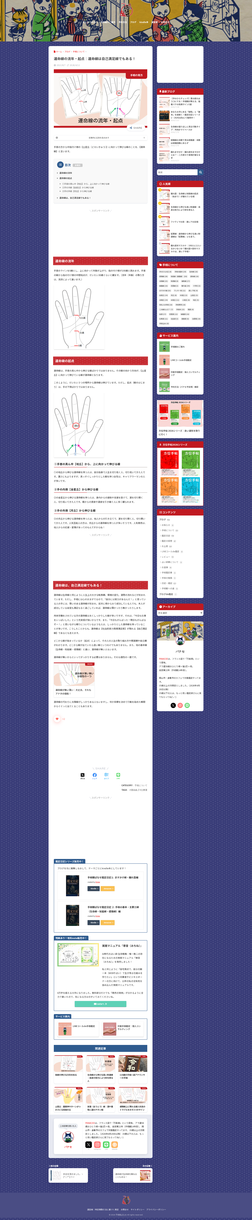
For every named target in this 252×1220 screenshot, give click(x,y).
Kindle (93, 888)
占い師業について (172, 562)
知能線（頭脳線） (179, 276)
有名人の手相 (165, 305)
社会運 (174, 319)
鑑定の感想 (169, 540)
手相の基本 (180, 271)
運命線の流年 (65, 172)
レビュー (168, 556)
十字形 (196, 286)
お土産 (167, 546)
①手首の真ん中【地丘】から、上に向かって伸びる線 (85, 183)
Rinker (98, 882)
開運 (191, 309)
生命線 (193, 271)
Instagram (97, 1149)
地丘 (196, 300)
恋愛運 (173, 314)
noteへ (100, 1003)
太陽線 (163, 281)
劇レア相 (193, 290)
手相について (141, 785)
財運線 (174, 281)
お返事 (166, 567)
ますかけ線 (165, 290)
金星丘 (163, 295)
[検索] (200, 172)
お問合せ (125, 1209)
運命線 (134, 790)
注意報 (196, 319)
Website (114, 1149)
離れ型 (186, 286)
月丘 (174, 295)
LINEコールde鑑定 (172, 551)
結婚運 (185, 314)
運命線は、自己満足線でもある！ (75, 197)
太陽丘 (163, 300)
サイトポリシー (138, 1209)
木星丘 (183, 295)
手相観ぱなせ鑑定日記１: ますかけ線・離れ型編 (113, 877)
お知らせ (167, 525)
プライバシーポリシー (156, 1209)
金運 (162, 314)
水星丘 (175, 300)
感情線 (163, 276)
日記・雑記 (169, 583)
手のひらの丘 (165, 271)
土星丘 (194, 295)
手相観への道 (170, 588)
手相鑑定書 (168, 572)
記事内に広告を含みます (99, 137)
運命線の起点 (65, 178)
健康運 (185, 319)
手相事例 (180, 305)
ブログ (164, 519)
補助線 (186, 281)
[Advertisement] (100, 231)
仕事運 (144, 790)
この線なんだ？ (166, 309)
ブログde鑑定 (167, 594)
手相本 (180, 309)
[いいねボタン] (57, 719)
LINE (106, 1149)
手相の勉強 (168, 577)
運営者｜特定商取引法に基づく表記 (103, 1209)
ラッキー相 (179, 290)
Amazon (107, 888)
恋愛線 (174, 286)
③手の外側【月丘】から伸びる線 (77, 191)
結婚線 (163, 286)
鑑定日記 (168, 535)
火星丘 (186, 300)
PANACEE (90, 1122)
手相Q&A (164, 323)
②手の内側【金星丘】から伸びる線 (78, 187)
